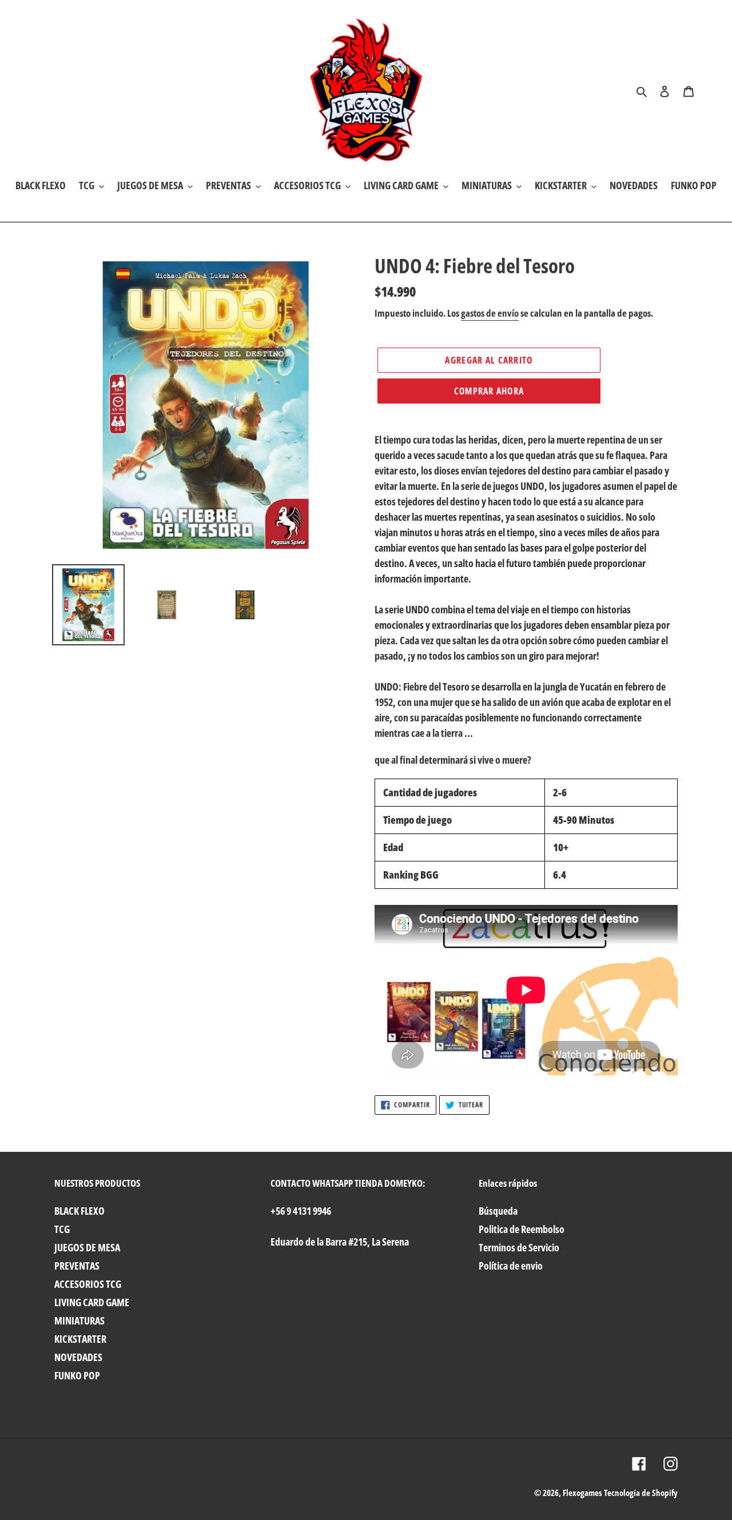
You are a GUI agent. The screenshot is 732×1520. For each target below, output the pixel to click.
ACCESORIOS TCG (87, 1284)
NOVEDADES (78, 1357)
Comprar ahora (489, 391)
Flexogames (582, 1492)
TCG (62, 1229)
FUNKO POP (77, 1375)
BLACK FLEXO (79, 1211)
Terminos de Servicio (519, 1247)
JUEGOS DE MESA (87, 1247)
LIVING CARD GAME (91, 1302)
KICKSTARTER (80, 1339)
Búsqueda (498, 1211)
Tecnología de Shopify (641, 1492)
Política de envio (511, 1265)
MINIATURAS (79, 1320)
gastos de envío (490, 313)
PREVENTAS (77, 1265)
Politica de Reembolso (521, 1229)
